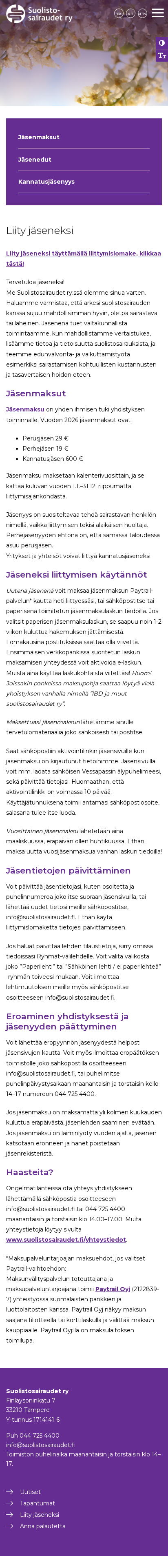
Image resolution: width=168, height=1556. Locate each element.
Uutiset (30, 1492)
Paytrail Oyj (112, 1289)
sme (142, 13)
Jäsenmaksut (39, 137)
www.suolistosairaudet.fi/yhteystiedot (66, 1239)
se (119, 13)
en (130, 13)
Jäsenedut (34, 159)
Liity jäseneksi (39, 1514)
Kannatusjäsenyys (46, 181)
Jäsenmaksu (25, 409)
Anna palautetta (43, 1526)
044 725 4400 (40, 1435)
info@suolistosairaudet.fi (40, 1445)
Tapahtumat (37, 1503)
